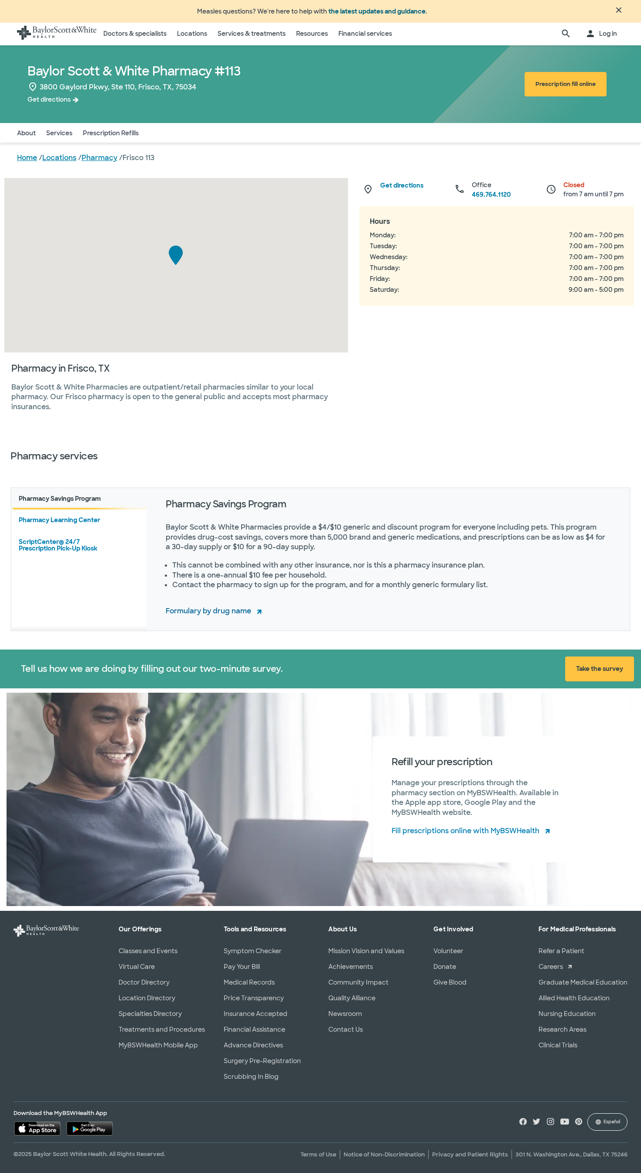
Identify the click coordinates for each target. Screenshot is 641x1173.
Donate (444, 967)
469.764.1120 (491, 194)
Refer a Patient (561, 951)
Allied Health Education (574, 998)
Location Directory (147, 998)
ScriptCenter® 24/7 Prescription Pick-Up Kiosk (58, 545)
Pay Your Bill (242, 967)
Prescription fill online (565, 84)
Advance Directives (253, 1045)
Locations (192, 34)
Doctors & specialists (135, 34)
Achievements (350, 967)
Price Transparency (254, 998)
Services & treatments (252, 34)
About (26, 133)
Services (59, 133)
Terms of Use (318, 1154)
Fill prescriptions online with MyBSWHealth (465, 830)
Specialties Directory (150, 1014)
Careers (551, 967)
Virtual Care (137, 967)
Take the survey (599, 669)
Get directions (49, 99)
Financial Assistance (254, 1029)
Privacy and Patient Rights (470, 1154)
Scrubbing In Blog (251, 1077)
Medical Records (249, 982)
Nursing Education (567, 1014)
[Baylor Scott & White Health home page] (56, 34)
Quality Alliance (351, 998)
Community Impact (358, 982)
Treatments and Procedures (162, 1029)
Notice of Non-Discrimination (384, 1154)
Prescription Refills (111, 133)
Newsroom (345, 1014)
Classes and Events (148, 951)
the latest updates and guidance (377, 11)
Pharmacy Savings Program (60, 499)
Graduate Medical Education (583, 982)
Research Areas (562, 1029)
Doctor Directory (144, 982)
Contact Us (345, 1029)
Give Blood (450, 982)
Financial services (365, 34)
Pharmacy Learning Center (59, 520)
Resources (312, 34)
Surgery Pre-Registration (262, 1061)
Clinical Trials (558, 1045)
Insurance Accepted (255, 1014)
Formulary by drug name (208, 611)
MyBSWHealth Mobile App (158, 1045)
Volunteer (448, 951)
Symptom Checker (253, 951)
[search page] (566, 34)
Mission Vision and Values (366, 951)
